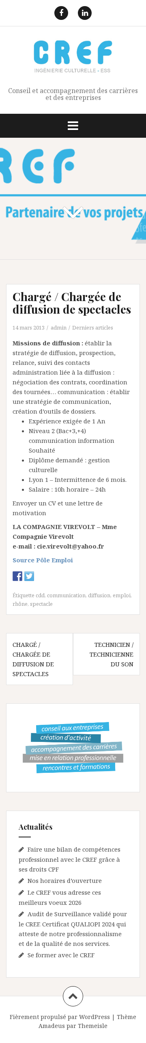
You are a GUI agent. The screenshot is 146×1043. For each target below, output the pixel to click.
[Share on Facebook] (17, 576)
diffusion (99, 595)
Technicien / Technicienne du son (111, 654)
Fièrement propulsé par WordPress (60, 1017)
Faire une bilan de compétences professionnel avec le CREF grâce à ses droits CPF (69, 859)
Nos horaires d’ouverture (65, 880)
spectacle (41, 603)
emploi (122, 595)
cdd (40, 595)
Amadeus (52, 1026)
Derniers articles (92, 327)
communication (66, 595)
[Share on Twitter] (29, 576)
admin (59, 327)
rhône (20, 603)
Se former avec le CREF (61, 955)
